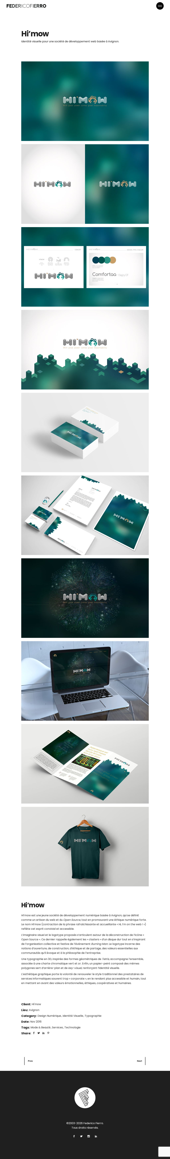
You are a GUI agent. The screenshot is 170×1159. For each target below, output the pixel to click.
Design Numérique (50, 1016)
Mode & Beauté (41, 1027)
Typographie (93, 1016)
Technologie (72, 1027)
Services (58, 1027)
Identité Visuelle (73, 1016)
